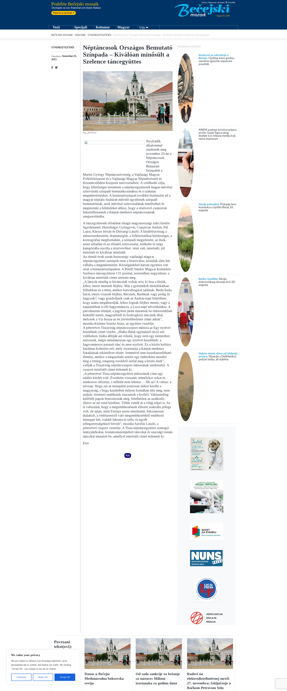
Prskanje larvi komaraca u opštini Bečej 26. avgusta (217, 207)
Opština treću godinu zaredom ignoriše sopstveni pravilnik (216, 60)
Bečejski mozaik (62, 35)
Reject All (43, 677)
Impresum (212, 2)
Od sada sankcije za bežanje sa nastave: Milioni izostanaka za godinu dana (158, 678)
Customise (21, 677)
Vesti (56, 27)
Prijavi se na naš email (62, 13)
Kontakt (221, 2)
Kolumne (103, 27)
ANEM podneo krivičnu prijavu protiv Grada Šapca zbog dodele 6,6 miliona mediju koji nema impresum (218, 134)
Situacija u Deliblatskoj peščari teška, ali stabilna (218, 356)
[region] (43, 667)
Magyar (123, 27)
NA (128, 455)
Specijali (80, 27)
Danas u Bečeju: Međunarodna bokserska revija (104, 678)
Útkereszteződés (99, 35)
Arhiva (204, 2)
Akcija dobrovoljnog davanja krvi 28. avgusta (217, 282)
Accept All (65, 677)
